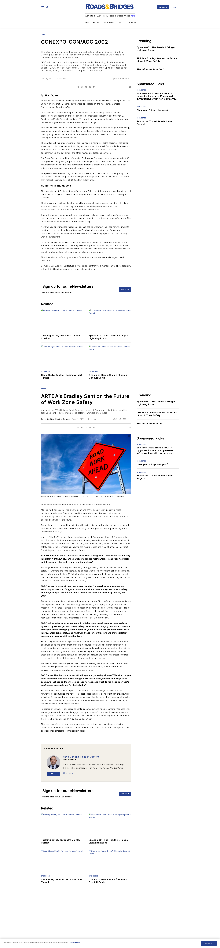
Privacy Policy (75, 942)
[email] (94, 87)
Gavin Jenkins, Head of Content (55, 419)
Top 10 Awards (109, 22)
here (133, 16)
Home (43, 35)
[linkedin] (82, 87)
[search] (47, 7)
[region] (110, 943)
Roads (96, 22)
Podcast (133, 22)
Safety (122, 22)
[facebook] (78, 87)
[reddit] (90, 87)
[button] (42, 7)
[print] (130, 87)
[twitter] (86, 87)
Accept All (208, 943)
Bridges (85, 22)
